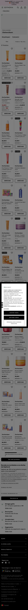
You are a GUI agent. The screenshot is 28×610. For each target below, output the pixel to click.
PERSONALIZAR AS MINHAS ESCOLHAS (14, 322)
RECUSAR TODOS (14, 317)
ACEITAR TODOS (14, 312)
